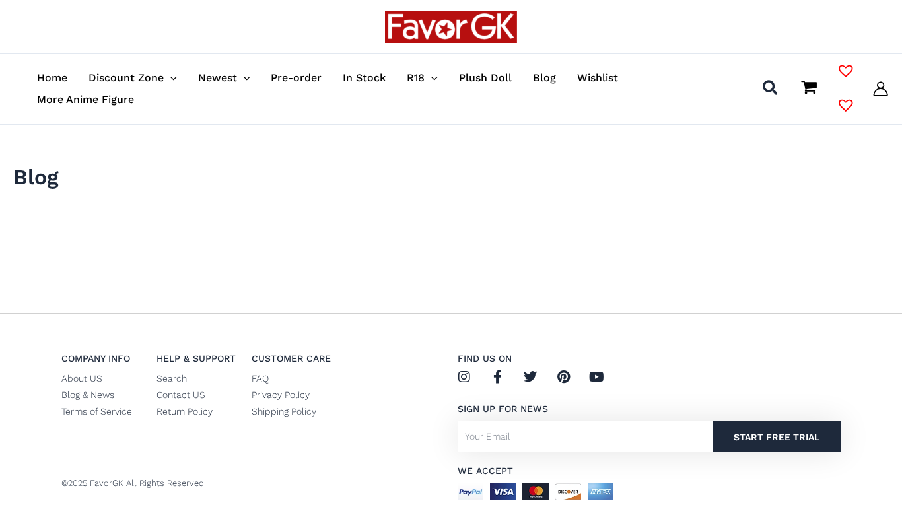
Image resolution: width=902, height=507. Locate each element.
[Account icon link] (880, 89)
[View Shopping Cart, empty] (809, 88)
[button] (170, 77)
